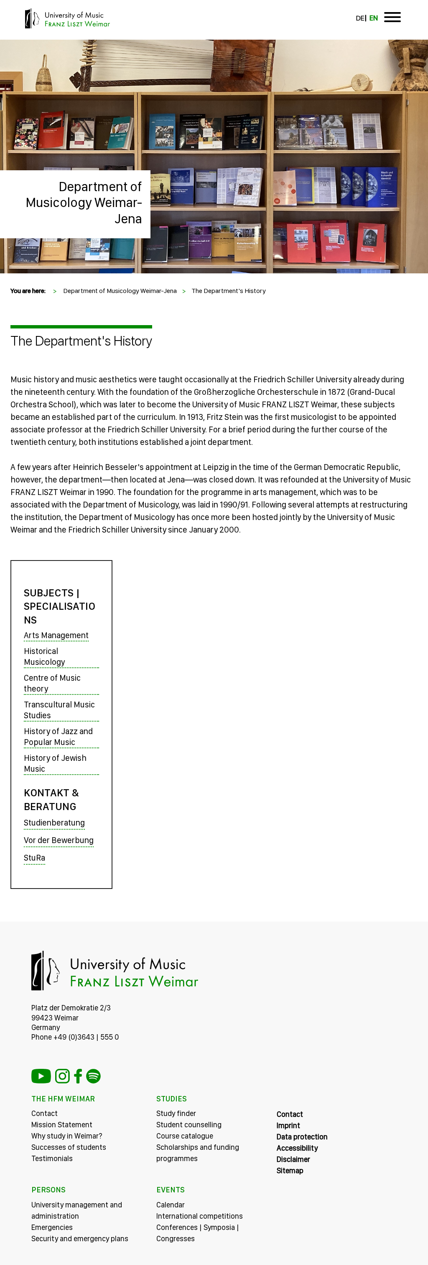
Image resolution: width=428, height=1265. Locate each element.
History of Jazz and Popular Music (58, 736)
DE (360, 18)
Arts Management (56, 635)
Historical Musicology (44, 656)
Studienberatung (54, 823)
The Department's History (228, 291)
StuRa (34, 858)
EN (373, 18)
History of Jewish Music (55, 763)
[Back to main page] (214, 44)
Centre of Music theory (52, 683)
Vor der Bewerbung (59, 840)
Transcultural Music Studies (59, 709)
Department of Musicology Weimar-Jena (83, 203)
